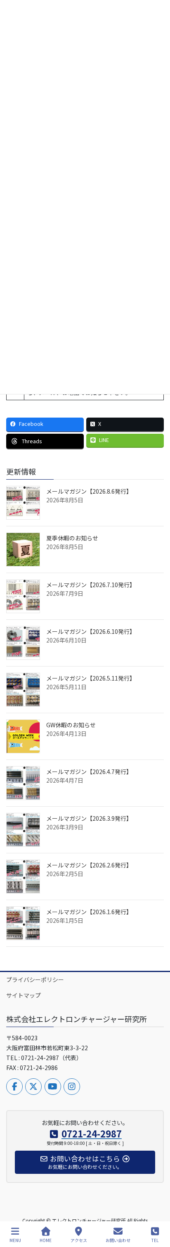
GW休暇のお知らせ (71, 725)
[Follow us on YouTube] (53, 1086)
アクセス (79, 1240)
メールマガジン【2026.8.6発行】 (89, 491)
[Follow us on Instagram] (72, 1086)
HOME (46, 1240)
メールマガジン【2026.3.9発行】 (89, 818)
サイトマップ (23, 995)
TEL (154, 1240)
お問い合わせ (118, 1240)
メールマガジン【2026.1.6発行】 (89, 912)
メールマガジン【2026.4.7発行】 (89, 771)
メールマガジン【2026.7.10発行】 (90, 584)
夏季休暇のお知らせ (72, 538)
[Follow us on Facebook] (14, 1086)
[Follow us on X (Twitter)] (33, 1086)
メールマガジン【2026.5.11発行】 (90, 678)
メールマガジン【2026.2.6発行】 (89, 865)
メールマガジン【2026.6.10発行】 (90, 631)
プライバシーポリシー (35, 979)
